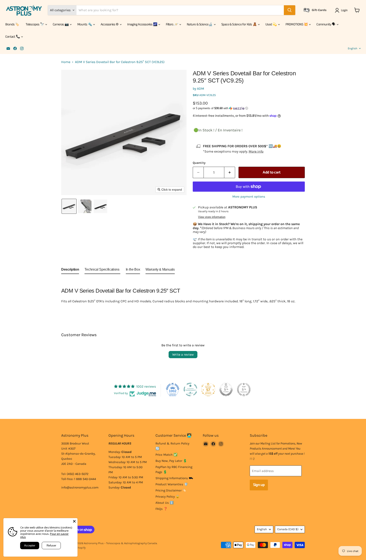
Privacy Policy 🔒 (167, 496)
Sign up (259, 485)
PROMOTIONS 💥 (297, 24)
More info (256, 151)
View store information (211, 217)
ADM (200, 89)
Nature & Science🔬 (200, 24)
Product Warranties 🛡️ (171, 484)
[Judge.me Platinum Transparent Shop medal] (190, 389)
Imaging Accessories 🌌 (142, 24)
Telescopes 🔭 (35, 24)
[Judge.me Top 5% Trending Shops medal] (244, 389)
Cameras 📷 (61, 24)
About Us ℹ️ (164, 503)
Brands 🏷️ (12, 24)
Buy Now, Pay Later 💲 (171, 461)
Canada (287, 529)
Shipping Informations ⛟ (174, 478)
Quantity (199, 163)
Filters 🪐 (172, 24)
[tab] (70, 270)
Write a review (183, 354)
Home (65, 62)
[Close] (74, 521)
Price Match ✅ (166, 455)
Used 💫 (271, 24)
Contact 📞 (13, 36)
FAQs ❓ (161, 509)
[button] (342, 10)
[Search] (289, 10)
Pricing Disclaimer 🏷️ (170, 490)
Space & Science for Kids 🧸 (239, 24)
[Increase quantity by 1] (229, 172)
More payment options (248, 196)
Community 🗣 (326, 24)
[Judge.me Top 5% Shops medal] (226, 389)
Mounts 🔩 (85, 24)
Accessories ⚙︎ (110, 24)
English (352, 48)
